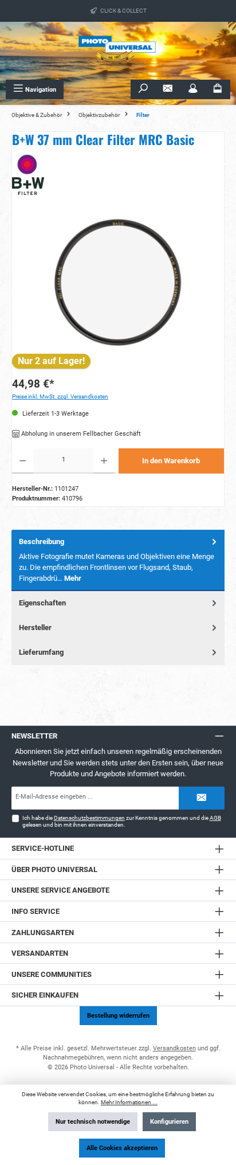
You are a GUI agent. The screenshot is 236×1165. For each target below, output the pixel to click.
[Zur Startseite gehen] (118, 51)
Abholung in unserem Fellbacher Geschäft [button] (80, 433)
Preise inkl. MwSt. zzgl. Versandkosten (60, 396)
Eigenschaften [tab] (42, 603)
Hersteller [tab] (35, 627)
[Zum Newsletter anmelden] (167, 89)
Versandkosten (174, 1048)
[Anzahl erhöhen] (104, 461)
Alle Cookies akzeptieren (122, 1148)
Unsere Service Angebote (60, 890)
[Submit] (202, 798)
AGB (215, 818)
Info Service (35, 911)
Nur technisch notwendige (93, 1121)
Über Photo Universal (54, 869)
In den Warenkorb (171, 460)
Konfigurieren (169, 1121)
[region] (118, 282)
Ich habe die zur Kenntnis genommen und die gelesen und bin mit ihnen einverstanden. (121, 821)
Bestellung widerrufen (118, 1015)
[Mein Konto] (193, 89)
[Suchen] (143, 89)
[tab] (118, 560)
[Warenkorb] (217, 89)
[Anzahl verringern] (22, 461)
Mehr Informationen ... (129, 1102)
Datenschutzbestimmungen (89, 818)
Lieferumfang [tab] (41, 652)
